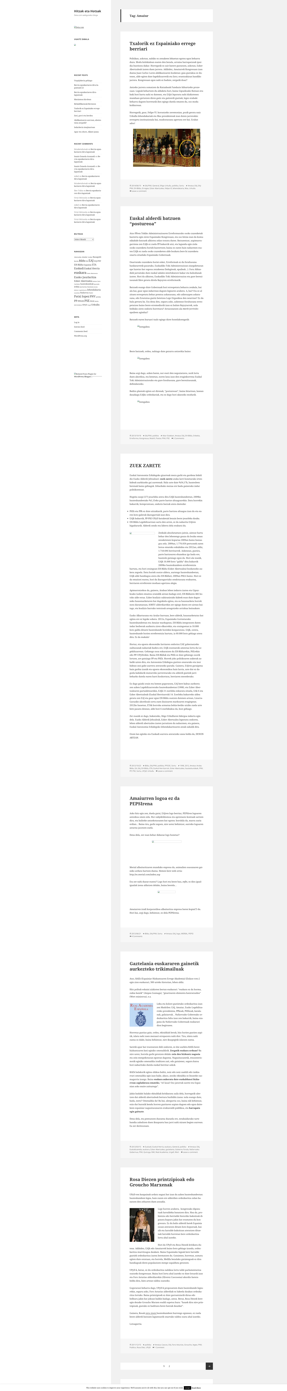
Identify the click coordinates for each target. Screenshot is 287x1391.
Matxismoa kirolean (82, 99)
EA (87, 261)
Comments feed (80, 331)
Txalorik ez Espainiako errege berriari (163, 46)
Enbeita (196, 435)
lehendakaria (94, 289)
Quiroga (147, 1152)
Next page (209, 1366)
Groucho (188, 1344)
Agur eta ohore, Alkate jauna (86, 132)
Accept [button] (187, 1388)
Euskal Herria (92, 268)
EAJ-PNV (97, 261)
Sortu (96, 301)
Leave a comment (139, 191)
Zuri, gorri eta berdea (83, 115)
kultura (76, 290)
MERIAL (184, 933)
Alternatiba (77, 257)
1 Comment (159, 1347)
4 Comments (137, 936)
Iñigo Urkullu (165, 185)
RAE (153, 1152)
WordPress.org (80, 336)
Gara (98, 281)
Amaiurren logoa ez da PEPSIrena (155, 801)
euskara (80, 272)
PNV (93, 296)
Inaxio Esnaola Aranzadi (84, 156)
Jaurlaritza (83, 287)
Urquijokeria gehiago (83, 80)
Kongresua (144, 438)
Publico (133, 1347)
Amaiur (85, 257)
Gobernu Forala (182, 1149)
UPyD (84, 305)
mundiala (77, 293)
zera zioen (151, 1313)
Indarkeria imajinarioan (84, 127)
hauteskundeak (86, 284)
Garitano (77, 284)
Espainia (87, 264)
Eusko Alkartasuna (92, 273)
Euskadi (79, 268)
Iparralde (96, 284)
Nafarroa (84, 292)
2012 (187, 765)
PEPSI (190, 933)
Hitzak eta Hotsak (87, 11)
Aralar (90, 257)
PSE (87, 301)
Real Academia (162, 1152)
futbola (95, 281)
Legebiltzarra (83, 290)
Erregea (145, 188)
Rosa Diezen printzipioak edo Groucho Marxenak (162, 1182)
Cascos (165, 1344)
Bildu (82, 260)
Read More (196, 1388)
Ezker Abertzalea (83, 280)
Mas (186, 188)
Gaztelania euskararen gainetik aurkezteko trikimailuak (164, 966)
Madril (152, 438)
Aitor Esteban (168, 435)
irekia (76, 286)
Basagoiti (97, 257)
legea (195, 1344)
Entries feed (79, 327)
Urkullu (95, 304)
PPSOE (81, 301)
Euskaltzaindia (136, 1149)
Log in (76, 322)
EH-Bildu (78, 264)
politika (98, 297)
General (155, 185)
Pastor (91, 293)
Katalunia (90, 287)
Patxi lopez (81, 296)
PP (75, 301)
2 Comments (178, 438)
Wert (177, 1152)
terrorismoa (78, 305)
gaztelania (170, 1149)
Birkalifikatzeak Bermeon (85, 104)
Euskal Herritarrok (161, 768)
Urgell (89, 305)
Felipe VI (168, 188)
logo (178, 933)
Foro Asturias (177, 1344)
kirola (96, 287)
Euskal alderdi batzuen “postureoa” (155, 221)
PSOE (92, 301)
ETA (94, 264)
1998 (182, 765)
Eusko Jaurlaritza (85, 277)
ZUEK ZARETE (145, 465)
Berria (76, 261)
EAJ (91, 261)
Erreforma (134, 438)
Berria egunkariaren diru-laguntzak (87, 159)
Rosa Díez (141, 1347)
